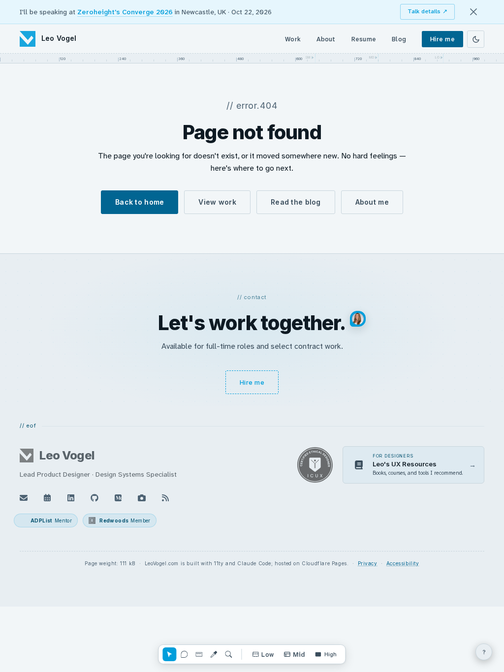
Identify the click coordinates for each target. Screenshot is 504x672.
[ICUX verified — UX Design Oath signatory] (315, 465)
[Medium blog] (118, 498)
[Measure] (199, 654)
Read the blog (296, 202)
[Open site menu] (483, 651)
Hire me (442, 39)
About (325, 39)
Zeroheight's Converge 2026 (125, 11)
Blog (399, 39)
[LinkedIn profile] (71, 498)
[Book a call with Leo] (47, 498)
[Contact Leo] (24, 498)
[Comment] (184, 654)
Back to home (139, 202)
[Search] (228, 654)
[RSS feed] (165, 498)
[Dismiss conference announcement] (473, 12)
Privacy (368, 563)
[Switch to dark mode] (475, 39)
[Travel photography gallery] (142, 498)
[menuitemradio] (263, 654)
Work (293, 39)
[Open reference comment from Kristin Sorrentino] (358, 319)
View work (217, 202)
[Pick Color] (213, 654)
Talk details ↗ (427, 11)
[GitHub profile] (94, 498)
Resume (364, 39)
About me (372, 202)
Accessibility (402, 563)
